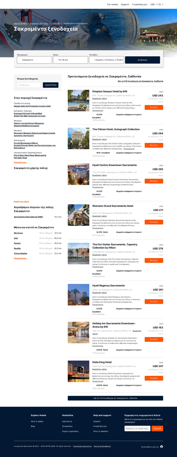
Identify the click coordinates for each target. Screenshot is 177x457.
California (56, 23)
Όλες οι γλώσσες (100, 431)
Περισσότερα (97, 110)
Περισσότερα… (20, 162)
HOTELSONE (50, 446)
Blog (33, 426)
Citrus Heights (20, 253)
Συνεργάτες (67, 426)
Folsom (17, 243)
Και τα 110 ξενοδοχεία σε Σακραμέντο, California (140, 81)
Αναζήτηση (142, 60)
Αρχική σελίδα (20, 23)
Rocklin (17, 248)
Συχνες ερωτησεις (70, 431)
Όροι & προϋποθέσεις (102, 446)
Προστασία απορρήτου (82, 446)
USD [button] (152, 4)
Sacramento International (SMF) (28, 217)
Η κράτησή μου (139, 4)
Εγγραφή (157, 428)
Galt (16, 238)
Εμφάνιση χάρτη (21, 201)
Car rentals (112, 4)
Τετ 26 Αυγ (63, 60)
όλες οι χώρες (37, 421)
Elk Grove (18, 233)
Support (125, 4)
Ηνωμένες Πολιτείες (39, 23)
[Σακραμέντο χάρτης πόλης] (38, 185)
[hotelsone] (30, 4)
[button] (161, 4)
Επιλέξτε (154, 107)
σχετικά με (67, 421)
